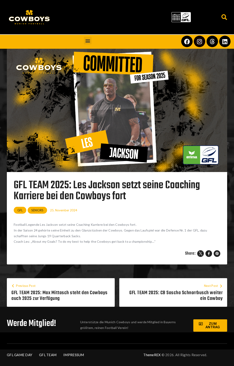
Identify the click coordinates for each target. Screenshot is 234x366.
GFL (20, 210)
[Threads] (212, 41)
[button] (111, 16)
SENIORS (37, 210)
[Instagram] (199, 41)
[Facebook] (187, 41)
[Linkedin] (225, 41)
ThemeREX (152, 355)
